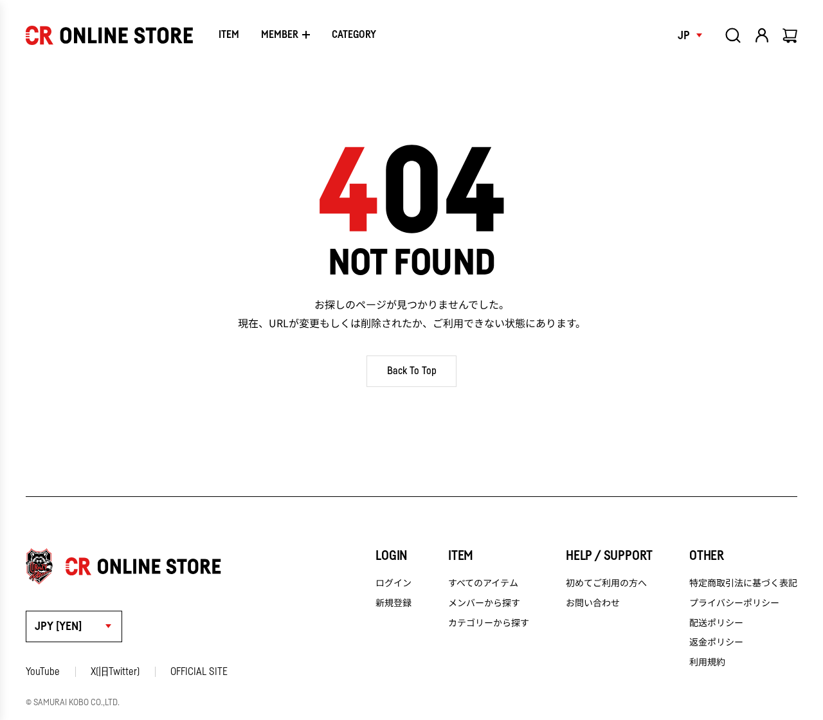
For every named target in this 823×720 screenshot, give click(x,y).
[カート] (791, 35)
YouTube (43, 672)
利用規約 (707, 661)
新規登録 (393, 602)
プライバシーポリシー (734, 602)
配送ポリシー (716, 622)
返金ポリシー (716, 641)
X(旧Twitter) (115, 672)
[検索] (733, 35)
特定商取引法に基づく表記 (743, 582)
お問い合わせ (593, 602)
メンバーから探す (484, 602)
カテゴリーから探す (488, 622)
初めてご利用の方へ (606, 582)
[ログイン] (762, 35)
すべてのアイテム (483, 582)
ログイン (393, 582)
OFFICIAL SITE (199, 672)
